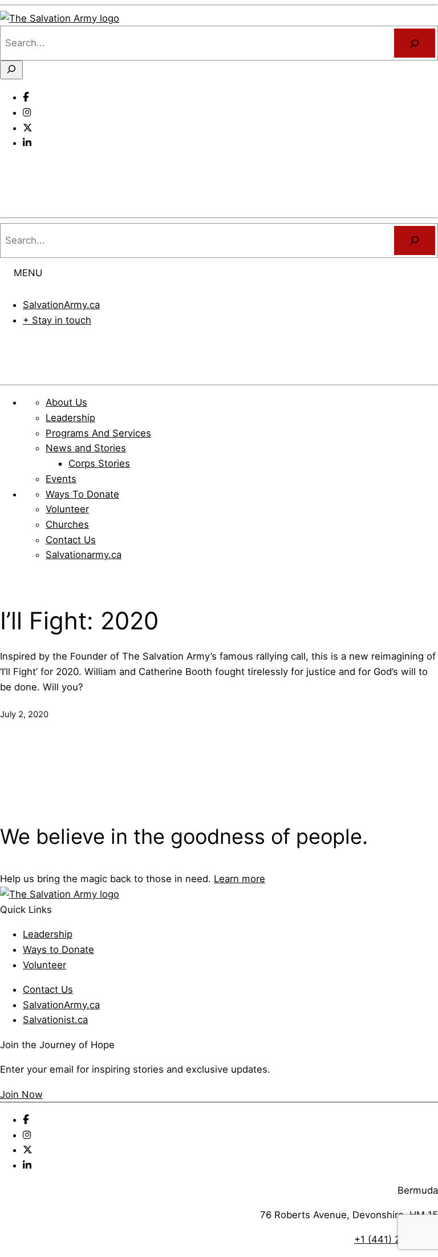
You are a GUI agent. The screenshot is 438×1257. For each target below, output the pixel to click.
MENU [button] (28, 272)
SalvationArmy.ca (61, 304)
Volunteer (44, 965)
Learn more (239, 878)
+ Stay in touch (57, 320)
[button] (14, 167)
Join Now (21, 1094)
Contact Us (48, 989)
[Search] (415, 240)
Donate (219, 352)
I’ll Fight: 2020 (79, 621)
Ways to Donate (58, 949)
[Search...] (415, 43)
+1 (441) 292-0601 (396, 1239)
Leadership (47, 934)
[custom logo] (59, 18)
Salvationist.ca (55, 1019)
